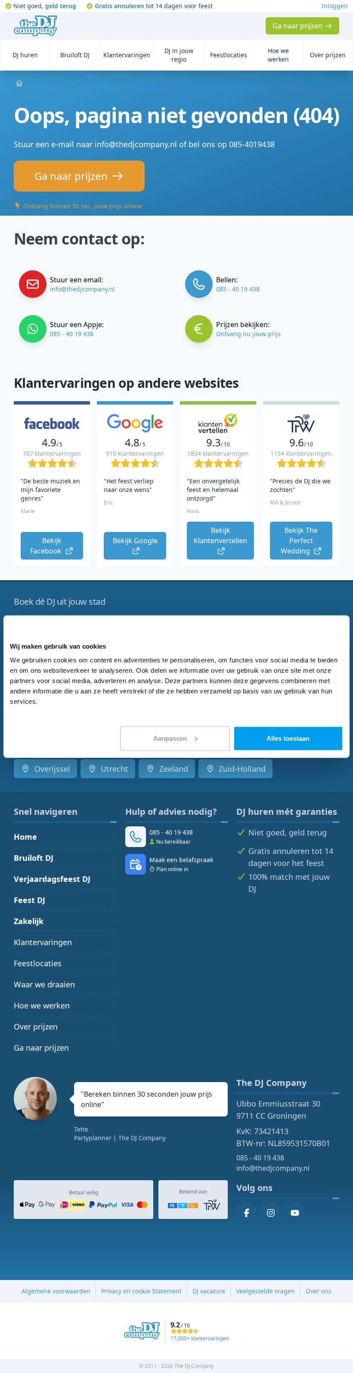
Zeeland (172, 769)
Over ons (318, 1291)
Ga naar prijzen (41, 1047)
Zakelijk (28, 921)
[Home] (35, 26)
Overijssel (51, 769)
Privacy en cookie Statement (141, 1291)
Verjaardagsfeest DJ (52, 879)
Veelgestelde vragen (265, 1291)
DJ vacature (208, 1291)
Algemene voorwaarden (56, 1291)
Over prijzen (36, 1026)
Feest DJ (29, 900)
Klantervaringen (43, 942)
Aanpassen (170, 738)
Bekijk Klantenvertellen (221, 535)
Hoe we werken (42, 1005)
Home (25, 837)
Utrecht (113, 769)
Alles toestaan (288, 738)
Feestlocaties (38, 963)
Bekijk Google (136, 540)
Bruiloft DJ (33, 858)
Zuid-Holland (241, 769)
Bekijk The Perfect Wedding (300, 541)
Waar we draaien (44, 984)
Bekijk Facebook (46, 546)
